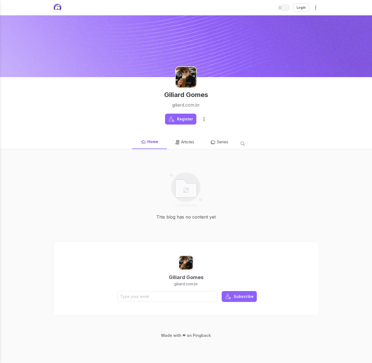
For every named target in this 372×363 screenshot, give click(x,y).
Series (222, 142)
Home (152, 141)
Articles (187, 142)
